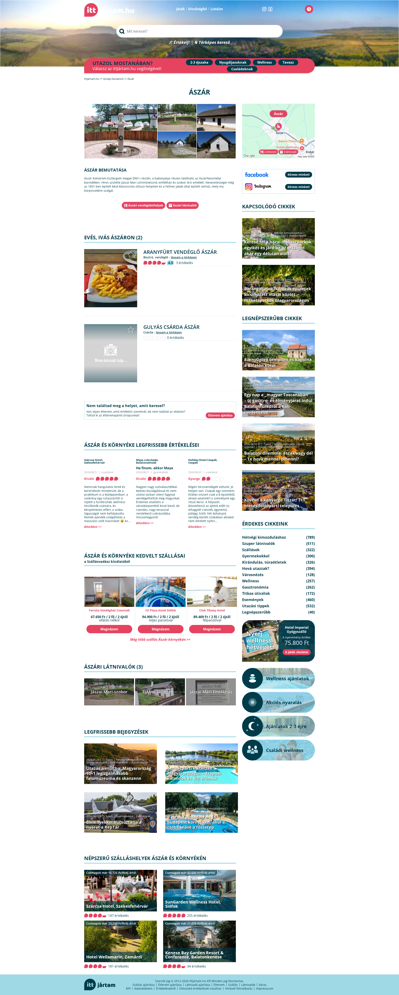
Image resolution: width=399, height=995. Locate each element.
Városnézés (253, 575)
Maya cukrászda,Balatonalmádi (147, 461)
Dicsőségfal (197, 9)
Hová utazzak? (226, 760)
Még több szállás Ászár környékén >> (160, 639)
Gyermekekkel (119, 762)
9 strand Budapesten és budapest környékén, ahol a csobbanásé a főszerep (196, 822)
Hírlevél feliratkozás (238, 988)
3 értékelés (184, 262)
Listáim (217, 9)
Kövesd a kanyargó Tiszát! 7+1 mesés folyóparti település (274, 503)
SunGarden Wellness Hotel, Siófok (193, 904)
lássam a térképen (184, 257)
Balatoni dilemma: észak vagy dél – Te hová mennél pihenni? (278, 456)
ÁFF (128, 988)
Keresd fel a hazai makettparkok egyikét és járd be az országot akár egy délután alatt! (278, 247)
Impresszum (264, 988)
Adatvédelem (143, 988)
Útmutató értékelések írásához (200, 988)
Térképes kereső (214, 42)
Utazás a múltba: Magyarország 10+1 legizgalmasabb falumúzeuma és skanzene (118, 773)
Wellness (264, 62)
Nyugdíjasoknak (232, 62)
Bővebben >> (93, 527)
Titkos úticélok (297, 282)
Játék (180, 9)
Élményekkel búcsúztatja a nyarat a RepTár (114, 824)
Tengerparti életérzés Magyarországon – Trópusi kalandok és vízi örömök (194, 773)
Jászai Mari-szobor (109, 692)
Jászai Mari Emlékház (211, 692)
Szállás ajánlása (144, 985)
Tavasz (288, 62)
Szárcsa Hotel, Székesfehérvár (117, 906)
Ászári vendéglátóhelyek (145, 205)
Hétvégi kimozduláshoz (130, 760)
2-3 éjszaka (199, 62)
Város (262, 985)
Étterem (219, 985)
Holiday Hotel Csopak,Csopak (203, 461)
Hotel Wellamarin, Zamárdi (114, 957)
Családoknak (242, 69)
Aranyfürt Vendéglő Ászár (180, 251)
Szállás (233, 985)
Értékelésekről (166, 988)
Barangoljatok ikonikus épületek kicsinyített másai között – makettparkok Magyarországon (277, 294)
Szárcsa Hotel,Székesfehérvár (94, 461)
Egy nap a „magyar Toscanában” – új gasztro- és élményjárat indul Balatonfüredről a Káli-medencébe (278, 403)
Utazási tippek (139, 762)
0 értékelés (175, 337)
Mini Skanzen (160, 692)
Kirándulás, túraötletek (282, 386)
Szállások (251, 550)
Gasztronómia (253, 388)
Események (143, 816)
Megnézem (109, 629)
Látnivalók (248, 985)
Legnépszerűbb (273, 353)
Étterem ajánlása (170, 985)
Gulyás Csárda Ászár (171, 326)
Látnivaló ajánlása (197, 985)
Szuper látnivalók (96, 762)
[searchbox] (199, 31)
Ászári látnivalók (185, 205)
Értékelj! (182, 42)
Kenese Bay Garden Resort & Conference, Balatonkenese (194, 955)
